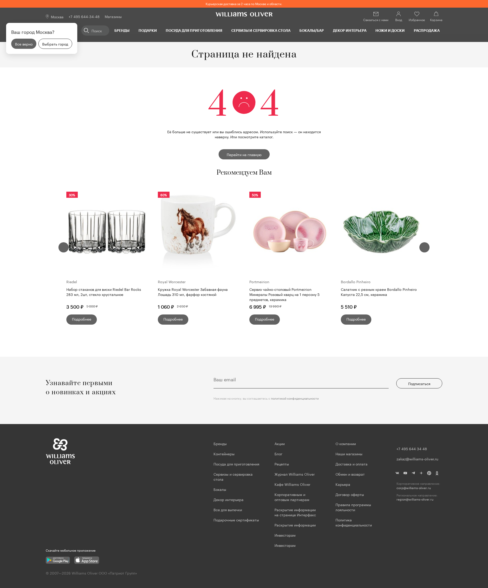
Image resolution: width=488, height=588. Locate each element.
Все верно (24, 44)
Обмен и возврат (350, 474)
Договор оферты (350, 494)
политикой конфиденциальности (295, 398)
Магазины (113, 16)
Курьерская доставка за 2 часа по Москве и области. (244, 3)
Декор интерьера (350, 30)
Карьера (343, 484)
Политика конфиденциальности (354, 522)
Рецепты (281, 463)
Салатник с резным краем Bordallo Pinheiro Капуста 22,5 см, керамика (379, 292)
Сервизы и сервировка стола (261, 30)
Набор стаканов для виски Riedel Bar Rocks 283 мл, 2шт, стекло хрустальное (103, 292)
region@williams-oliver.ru (414, 499)
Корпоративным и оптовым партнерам (291, 496)
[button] (63, 247)
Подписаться (419, 383)
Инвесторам (285, 535)
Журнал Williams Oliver (294, 474)
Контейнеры (224, 453)
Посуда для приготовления (194, 30)
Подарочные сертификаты (236, 519)
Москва (57, 16)
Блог (278, 453)
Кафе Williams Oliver (292, 484)
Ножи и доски (390, 30)
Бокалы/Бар (311, 30)
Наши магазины (349, 453)
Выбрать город (55, 44)
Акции (279, 443)
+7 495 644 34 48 (411, 448)
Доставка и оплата (352, 463)
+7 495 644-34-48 (84, 16)
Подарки (148, 30)
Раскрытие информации (295, 524)
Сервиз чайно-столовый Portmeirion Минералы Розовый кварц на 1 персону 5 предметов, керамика (284, 294)
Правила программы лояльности (353, 507)
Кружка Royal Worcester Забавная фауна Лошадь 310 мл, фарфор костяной (193, 292)
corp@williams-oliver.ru (413, 488)
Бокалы (220, 489)
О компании (346, 443)
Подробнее (81, 319)
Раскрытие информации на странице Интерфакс (295, 512)
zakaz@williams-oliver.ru (417, 458)
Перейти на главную (244, 154)
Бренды (121, 30)
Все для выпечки (228, 509)
